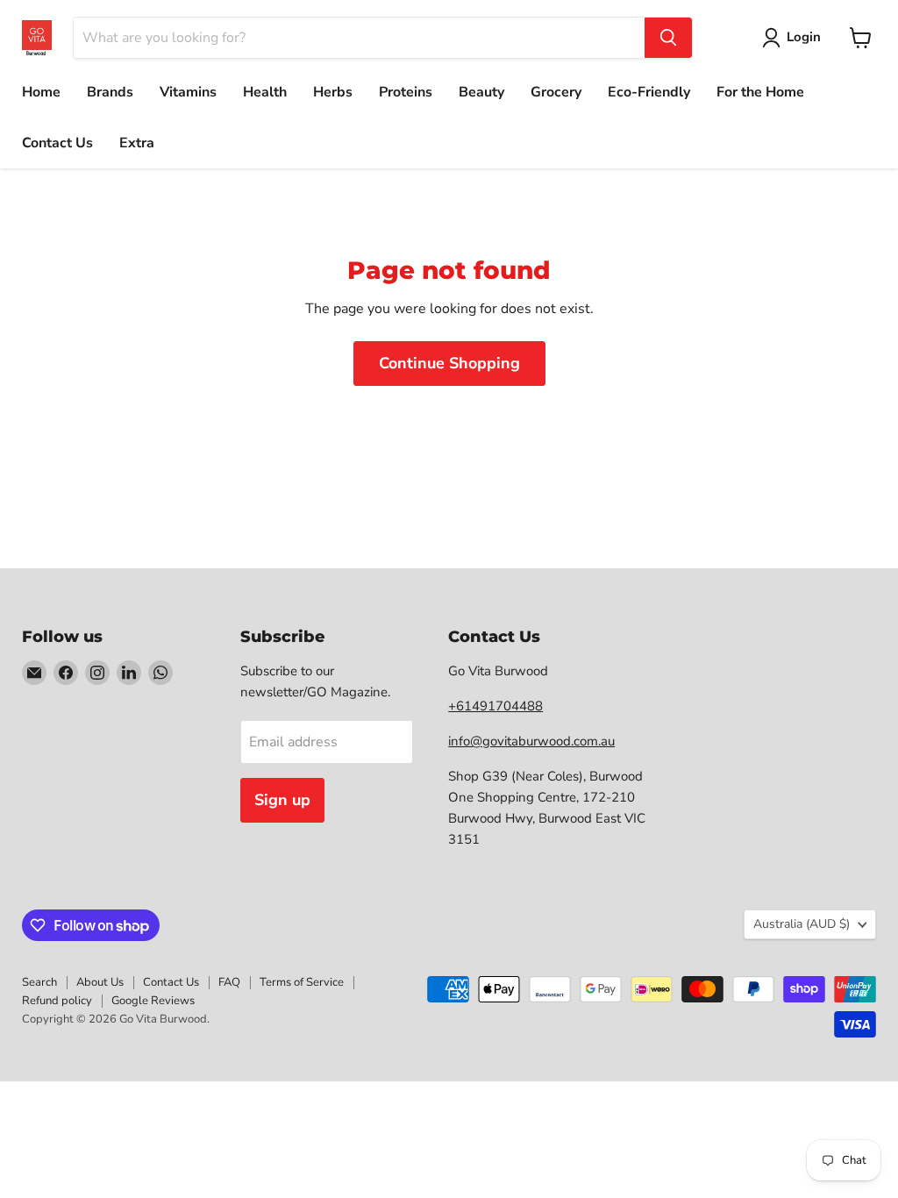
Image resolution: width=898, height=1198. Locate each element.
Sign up (282, 799)
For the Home (760, 92)
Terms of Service (302, 982)
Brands (110, 92)
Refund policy (57, 1001)
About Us (100, 982)
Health (265, 92)
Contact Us (57, 143)
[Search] (668, 38)
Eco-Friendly (649, 92)
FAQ (229, 982)
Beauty (481, 92)
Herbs (333, 92)
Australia (801, 924)
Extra (136, 143)
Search (39, 982)
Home (41, 92)
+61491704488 (495, 706)
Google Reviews (153, 1001)
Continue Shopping (449, 363)
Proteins (405, 92)
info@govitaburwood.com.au (531, 741)
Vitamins (188, 92)
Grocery (556, 92)
